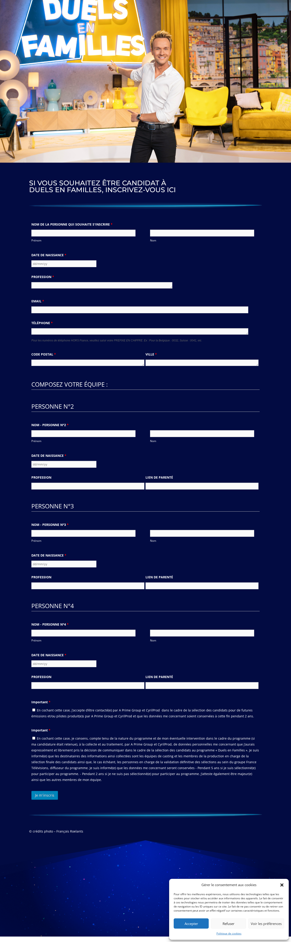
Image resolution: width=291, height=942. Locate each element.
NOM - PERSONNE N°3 (50, 524)
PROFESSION (42, 277)
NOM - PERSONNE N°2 (50, 425)
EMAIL (37, 301)
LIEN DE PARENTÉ (159, 477)
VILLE (151, 354)
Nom (153, 240)
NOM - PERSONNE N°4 (50, 624)
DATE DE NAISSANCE (48, 255)
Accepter (191, 923)
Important (40, 702)
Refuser (228, 923)
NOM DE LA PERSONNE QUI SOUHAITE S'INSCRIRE (72, 224)
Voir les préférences (266, 923)
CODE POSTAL (43, 354)
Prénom (36, 240)
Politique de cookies (228, 933)
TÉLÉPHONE (42, 323)
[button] (282, 885)
